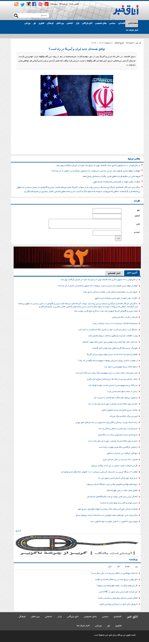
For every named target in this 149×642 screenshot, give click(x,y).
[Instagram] (29, 4)
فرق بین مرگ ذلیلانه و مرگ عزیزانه (124, 416)
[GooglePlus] (47, 4)
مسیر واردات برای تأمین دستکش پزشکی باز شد (118, 429)
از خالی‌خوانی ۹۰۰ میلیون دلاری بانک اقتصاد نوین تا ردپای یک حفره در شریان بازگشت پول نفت (98, 165)
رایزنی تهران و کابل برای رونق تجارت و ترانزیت (119, 503)
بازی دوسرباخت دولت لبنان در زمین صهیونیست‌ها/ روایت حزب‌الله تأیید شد (107, 373)
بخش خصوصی (100, 23)
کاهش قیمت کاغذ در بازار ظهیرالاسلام (122, 491)
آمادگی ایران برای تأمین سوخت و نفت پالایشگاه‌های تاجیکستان (112, 497)
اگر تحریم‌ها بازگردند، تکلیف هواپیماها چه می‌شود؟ (117, 586)
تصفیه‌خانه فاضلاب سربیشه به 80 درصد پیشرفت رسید (115, 323)
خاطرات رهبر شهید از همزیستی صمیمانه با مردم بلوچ (116, 182)
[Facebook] (34, 4)
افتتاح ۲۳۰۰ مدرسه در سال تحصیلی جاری (120, 460)
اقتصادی (121, 23)
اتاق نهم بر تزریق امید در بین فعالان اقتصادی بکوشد (116, 579)
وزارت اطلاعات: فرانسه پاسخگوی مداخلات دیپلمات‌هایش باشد (113, 336)
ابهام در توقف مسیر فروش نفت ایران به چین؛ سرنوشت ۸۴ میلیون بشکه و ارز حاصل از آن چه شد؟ (95, 171)
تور (34, 23)
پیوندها (54, 4)
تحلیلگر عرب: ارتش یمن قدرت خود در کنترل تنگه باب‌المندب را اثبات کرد (108, 330)
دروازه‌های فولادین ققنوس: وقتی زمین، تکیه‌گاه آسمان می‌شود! (112, 484)
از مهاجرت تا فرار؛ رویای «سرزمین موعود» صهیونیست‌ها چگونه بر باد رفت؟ (108, 361)
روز (136, 566)
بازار (77, 23)
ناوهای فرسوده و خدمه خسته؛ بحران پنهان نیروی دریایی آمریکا (112, 354)
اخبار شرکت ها (132, 30)
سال (110, 566)
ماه (118, 566)
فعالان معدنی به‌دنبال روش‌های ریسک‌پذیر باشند (118, 598)
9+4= (137, 232)
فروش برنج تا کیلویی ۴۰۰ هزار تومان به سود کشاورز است (114, 521)
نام (138, 210)
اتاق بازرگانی (87, 23)
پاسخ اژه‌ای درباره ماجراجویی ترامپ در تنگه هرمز (118, 435)
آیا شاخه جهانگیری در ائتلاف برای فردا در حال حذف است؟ (114, 573)
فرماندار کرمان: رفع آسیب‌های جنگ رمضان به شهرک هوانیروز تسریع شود (108, 509)
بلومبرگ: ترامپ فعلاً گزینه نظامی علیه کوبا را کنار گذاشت (115, 348)
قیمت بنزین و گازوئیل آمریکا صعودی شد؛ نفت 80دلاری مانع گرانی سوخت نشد (106, 311)
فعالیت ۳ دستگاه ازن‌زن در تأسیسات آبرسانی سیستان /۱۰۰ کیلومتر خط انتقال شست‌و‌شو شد (99, 472)
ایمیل (137, 216)
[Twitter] (22, 4)
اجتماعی (70, 23)
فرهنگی (50, 23)
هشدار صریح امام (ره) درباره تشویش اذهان (120, 410)
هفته (127, 566)
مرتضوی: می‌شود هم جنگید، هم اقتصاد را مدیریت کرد (115, 398)
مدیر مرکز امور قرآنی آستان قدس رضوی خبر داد (118, 478)
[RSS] (16, 4)
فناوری (41, 23)
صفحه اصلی (133, 23)
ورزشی (27, 23)
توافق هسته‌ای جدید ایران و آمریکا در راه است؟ (77, 48)
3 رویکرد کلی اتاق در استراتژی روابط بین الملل (119, 604)
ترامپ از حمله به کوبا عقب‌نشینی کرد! (122, 392)
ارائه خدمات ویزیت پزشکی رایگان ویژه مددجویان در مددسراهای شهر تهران (107, 422)
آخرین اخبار (132, 273)
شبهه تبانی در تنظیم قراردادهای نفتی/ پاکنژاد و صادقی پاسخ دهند (111, 176)
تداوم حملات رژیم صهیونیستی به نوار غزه (121, 367)
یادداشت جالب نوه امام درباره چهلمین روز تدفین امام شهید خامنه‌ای (110, 342)
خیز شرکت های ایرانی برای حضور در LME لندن (118, 592)
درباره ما (64, 4)
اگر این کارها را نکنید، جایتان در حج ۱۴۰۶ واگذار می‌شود (114, 466)
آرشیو (18, 531)
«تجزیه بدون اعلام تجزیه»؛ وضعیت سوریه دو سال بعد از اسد (113, 404)
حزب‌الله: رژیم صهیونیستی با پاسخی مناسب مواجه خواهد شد (113, 385)
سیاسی (112, 23)
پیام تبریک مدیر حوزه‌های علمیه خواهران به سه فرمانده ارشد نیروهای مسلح (107, 515)
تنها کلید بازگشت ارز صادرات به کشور (122, 453)
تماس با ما (74, 4)
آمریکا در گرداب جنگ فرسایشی (125, 317)
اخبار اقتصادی (114, 273)
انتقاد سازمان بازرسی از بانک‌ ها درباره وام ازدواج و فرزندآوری (112, 379)
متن (138, 224)
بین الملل (60, 23)
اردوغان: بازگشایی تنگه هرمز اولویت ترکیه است (118, 447)
